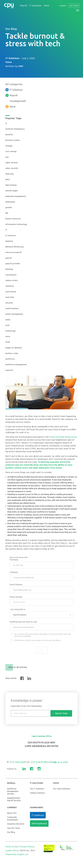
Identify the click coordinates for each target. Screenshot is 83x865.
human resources (13, 219)
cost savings (11, 151)
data (7, 179)
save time (9, 297)
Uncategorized (18, 101)
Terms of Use (11, 846)
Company (14, 572)
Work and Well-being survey (63, 437)
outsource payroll (13, 252)
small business (12, 308)
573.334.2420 (18, 762)
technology (10, 331)
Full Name (14, 560)
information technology (16, 224)
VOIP (7, 342)
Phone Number (16, 597)
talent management (14, 314)
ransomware (10, 275)
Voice (8, 62)
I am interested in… (18, 609)
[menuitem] (23, 5)
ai (6, 123)
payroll (8, 258)
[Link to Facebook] (31, 769)
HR (6, 213)
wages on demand (13, 348)
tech (7, 325)
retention (9, 286)
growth (8, 207)
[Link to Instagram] (39, 769)
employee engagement (15, 196)
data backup (11, 185)
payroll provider (12, 263)
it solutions (10, 235)
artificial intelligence (15, 129)
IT (6, 230)
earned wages (11, 191)
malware (9, 241)
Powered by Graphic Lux (16, 854)
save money (10, 292)
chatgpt (9, 146)
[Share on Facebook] (22, 678)
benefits (9, 134)
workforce (10, 359)
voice (7, 336)
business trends (12, 140)
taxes (7, 320)
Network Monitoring (14, 247)
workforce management (16, 364)
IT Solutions (12, 58)
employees (10, 202)
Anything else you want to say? (23, 622)
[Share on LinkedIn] (29, 678)
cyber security (11, 168)
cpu (7, 157)
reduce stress (11, 280)
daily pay (9, 174)
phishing (9, 269)
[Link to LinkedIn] (24, 769)
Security (9, 303)
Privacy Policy (26, 846)
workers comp (11, 353)
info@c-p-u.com (58, 762)
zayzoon (9, 370)
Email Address (16, 585)
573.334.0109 (39, 762)
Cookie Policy (11, 850)
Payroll (13, 95)
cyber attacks (11, 163)
